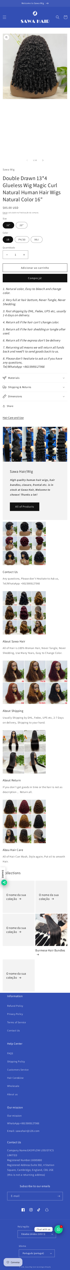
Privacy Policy (15, 1014)
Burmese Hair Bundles (50, 950)
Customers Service (18, 1069)
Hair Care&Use (15, 1077)
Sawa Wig (28, 1267)
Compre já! (35, 278)
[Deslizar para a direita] (43, 160)
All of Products (24, 506)
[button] (4, 17)
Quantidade (9, 247)
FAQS (10, 1053)
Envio (5, 212)
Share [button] (10, 406)
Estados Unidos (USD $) (33, 1234)
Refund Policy (15, 1005)
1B (7, 239)
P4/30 (21, 239)
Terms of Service (16, 1022)
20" (22, 225)
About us (12, 1094)
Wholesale (13, 1086)
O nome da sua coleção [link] (16, 897)
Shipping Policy (16, 1061)
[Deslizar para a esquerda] (27, 160)
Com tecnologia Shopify (42, 1267)
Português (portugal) (33, 1253)
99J (36, 239)
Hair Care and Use (13, 418)
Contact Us (13, 1030)
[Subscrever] (59, 1196)
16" (8, 225)
